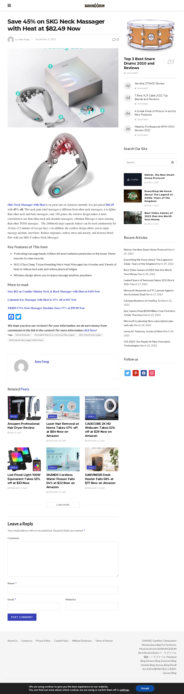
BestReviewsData (148, 652)
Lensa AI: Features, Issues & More (143, 331)
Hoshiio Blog (148, 664)
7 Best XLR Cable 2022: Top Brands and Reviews (151, 97)
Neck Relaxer (23, 335)
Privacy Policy (43, 640)
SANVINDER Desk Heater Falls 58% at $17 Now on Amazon (100, 479)
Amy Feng (24, 39)
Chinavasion (169, 640)
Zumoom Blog (168, 660)
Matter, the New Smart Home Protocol (145, 249)
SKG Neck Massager (90, 335)
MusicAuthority (148, 648)
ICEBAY (171, 668)
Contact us (26, 640)
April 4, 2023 (15, 432)
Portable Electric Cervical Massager (55, 335)
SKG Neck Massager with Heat (26, 340)
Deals (52, 416)
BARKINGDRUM (167, 648)
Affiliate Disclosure (82, 640)
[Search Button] (172, 162)
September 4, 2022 (45, 39)
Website (71, 599)
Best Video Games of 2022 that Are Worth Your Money (158, 216)
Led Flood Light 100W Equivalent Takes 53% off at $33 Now (24, 479)
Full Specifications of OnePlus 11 (142, 300)
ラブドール (159, 656)
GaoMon (157, 640)
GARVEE (147, 640)
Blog (14, 416)
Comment (13, 538)
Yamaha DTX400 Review (150, 83)
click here (89, 330)
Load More (63, 505)
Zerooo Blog (162, 664)
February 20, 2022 (57, 441)
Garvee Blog (169, 672)
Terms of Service (104, 640)
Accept (145, 688)
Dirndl (173, 664)
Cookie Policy (61, 640)
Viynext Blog (153, 660)
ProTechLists (168, 644)
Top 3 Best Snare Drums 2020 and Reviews (139, 63)
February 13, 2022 (96, 441)
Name (12, 583)
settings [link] (124, 690)
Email (12, 599)
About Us (12, 640)
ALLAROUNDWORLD (154, 668)
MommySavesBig (151, 644)
